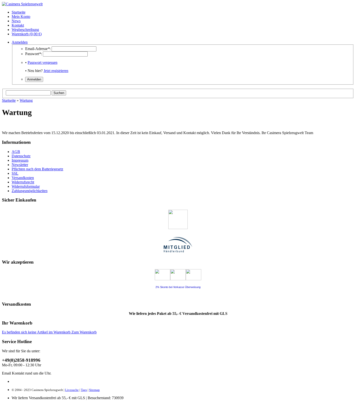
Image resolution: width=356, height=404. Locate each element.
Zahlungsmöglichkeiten (29, 191)
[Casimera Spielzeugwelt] (22, 4)
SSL (15, 173)
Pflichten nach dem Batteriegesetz (37, 169)
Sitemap (94, 390)
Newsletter (20, 165)
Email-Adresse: (38, 49)
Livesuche (72, 390)
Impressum (20, 160)
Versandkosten (23, 178)
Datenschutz (21, 156)
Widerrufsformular (26, 186)
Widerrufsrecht (23, 182)
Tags (84, 390)
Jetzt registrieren (56, 71)
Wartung (26, 100)
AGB (16, 152)
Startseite (9, 100)
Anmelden (20, 42)
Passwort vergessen (42, 62)
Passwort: (33, 54)
